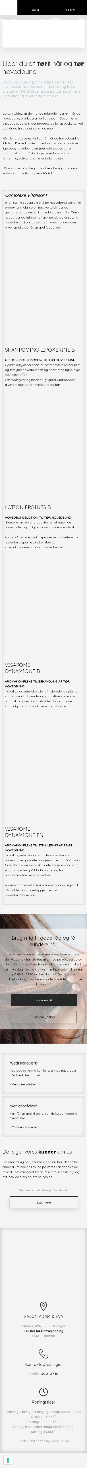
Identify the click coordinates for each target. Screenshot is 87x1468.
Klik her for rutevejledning (43, 1331)
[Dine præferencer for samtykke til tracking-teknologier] (8, 1460)
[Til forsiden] (43, 32)
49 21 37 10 (49, 1374)
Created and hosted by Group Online (43, 1441)
